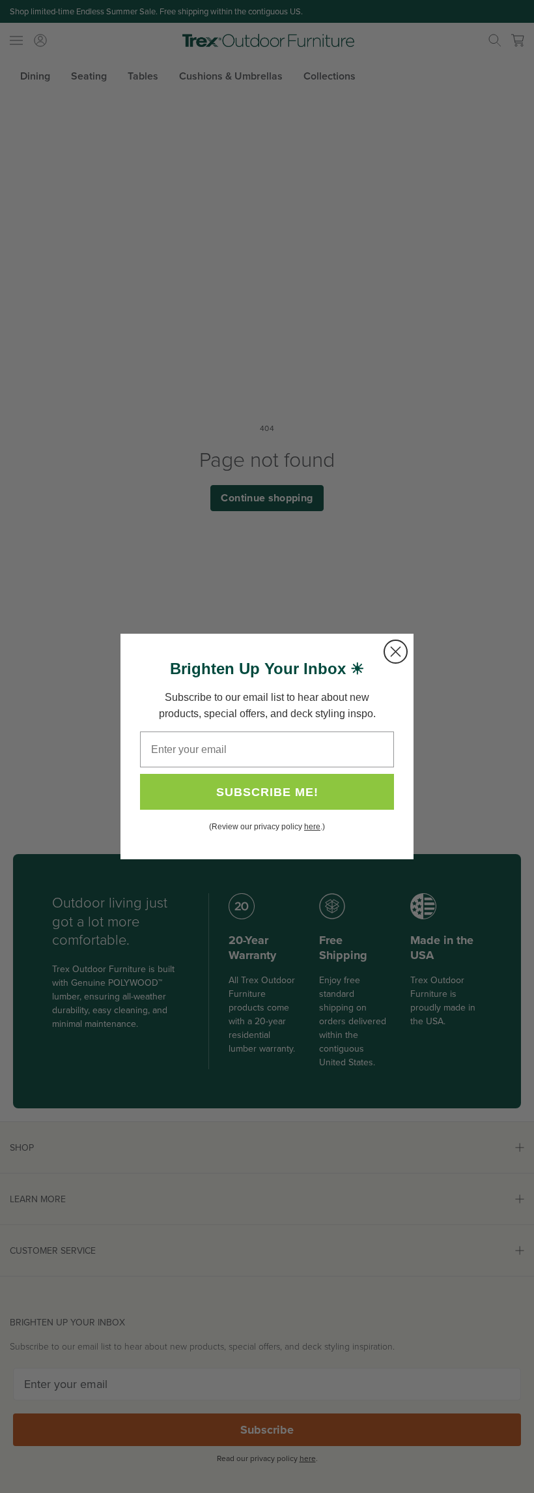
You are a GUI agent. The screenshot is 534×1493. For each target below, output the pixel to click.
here (312, 826)
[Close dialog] (395, 651)
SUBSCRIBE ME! (267, 792)
